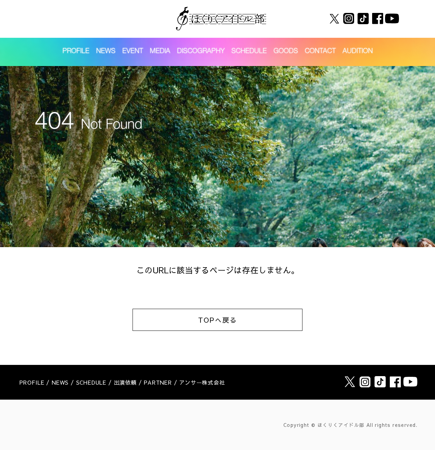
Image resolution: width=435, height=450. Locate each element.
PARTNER (158, 382)
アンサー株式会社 (202, 382)
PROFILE (76, 51)
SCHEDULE (249, 51)
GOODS (286, 51)
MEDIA (160, 51)
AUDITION (358, 51)
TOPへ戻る (217, 319)
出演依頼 (125, 382)
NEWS (106, 51)
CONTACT (320, 51)
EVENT (132, 51)
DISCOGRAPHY (201, 51)
